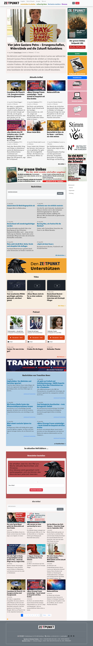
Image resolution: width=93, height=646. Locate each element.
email (35, 482)
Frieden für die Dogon (35, 349)
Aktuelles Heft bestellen (77, 47)
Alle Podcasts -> (61, 356)
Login (77, 3)
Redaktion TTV (37, 102)
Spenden (77, 53)
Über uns (44, 1)
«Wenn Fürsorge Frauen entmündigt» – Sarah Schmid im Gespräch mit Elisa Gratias (51, 425)
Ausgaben (23, 1)
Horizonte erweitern (54, 4)
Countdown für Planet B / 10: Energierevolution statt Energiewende (15, 94)
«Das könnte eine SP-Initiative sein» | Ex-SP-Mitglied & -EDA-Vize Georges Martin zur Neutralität (15, 136)
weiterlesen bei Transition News (29, 417)
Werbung (71, 193)
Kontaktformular (77, 77)
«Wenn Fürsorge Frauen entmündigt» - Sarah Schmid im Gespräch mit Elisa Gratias (36, 95)
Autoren (71, 187)
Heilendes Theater (53, 349)
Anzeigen (38, 1)
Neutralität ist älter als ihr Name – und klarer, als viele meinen (55, 134)
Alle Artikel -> (61, 164)
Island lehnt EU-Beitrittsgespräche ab (21, 206)
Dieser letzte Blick (33, 132)
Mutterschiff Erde (53, 92)
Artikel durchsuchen (12, 506)
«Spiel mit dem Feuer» (45, 244)
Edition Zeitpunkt (30, 1)
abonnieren (7, 619)
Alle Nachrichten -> (60, 255)
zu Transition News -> (59, 443)
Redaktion (56, 142)
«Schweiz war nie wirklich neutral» (50, 206)
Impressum (71, 190)
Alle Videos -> (61, 305)
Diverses (64, 4)
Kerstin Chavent (58, 102)
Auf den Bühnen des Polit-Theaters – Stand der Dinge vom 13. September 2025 (55, 526)
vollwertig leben (41, 4)
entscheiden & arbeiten (28, 4)
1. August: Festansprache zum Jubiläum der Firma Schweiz (35, 557)
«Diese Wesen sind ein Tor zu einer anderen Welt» (35, 296)
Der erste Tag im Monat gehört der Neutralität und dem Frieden (15, 526)
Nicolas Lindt (37, 142)
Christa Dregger (18, 52)
